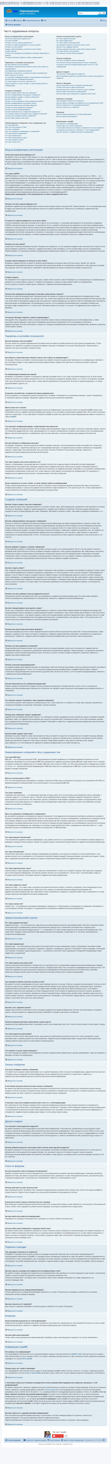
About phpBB (27, 1359)
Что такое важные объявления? (16, 133)
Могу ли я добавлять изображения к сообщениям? (22, 131)
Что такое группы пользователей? (68, 43)
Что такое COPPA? (11, 40)
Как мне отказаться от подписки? (67, 107)
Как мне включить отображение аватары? (19, 79)
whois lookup (50, 1390)
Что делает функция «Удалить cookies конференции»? (24, 57)
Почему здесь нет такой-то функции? (69, 126)
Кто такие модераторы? (64, 40)
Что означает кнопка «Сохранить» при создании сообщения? (26, 114)
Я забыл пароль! (11, 51)
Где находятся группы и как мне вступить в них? (73, 45)
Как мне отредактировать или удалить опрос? (21, 103)
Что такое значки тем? (13, 142)
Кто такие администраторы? (66, 38)
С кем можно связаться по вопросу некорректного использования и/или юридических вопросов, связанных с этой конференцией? (80, 129)
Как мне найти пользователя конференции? (71, 91)
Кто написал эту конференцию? (67, 123)
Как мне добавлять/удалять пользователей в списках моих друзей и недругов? (80, 77)
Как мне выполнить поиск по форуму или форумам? (74, 85)
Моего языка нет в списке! (14, 75)
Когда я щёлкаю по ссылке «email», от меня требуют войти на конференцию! (26, 84)
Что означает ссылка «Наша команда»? (70, 53)
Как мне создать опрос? (13, 99)
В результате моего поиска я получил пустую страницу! (75, 89)
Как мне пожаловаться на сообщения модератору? (22, 112)
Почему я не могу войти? (14, 47)
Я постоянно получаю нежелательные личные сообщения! (76, 62)
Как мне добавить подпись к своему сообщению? (22, 97)
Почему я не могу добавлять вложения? (19, 107)
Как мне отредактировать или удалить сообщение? (22, 95)
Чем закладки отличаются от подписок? (70, 101)
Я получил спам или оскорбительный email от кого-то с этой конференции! (77, 65)
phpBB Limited (76, 1354)
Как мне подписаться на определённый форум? (72, 105)
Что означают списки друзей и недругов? (70, 74)
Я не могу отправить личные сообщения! (70, 60)
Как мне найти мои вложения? (66, 116)
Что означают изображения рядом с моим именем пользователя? (27, 77)
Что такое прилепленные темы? (16, 137)
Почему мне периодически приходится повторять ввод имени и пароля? (27, 54)
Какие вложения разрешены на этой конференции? (74, 114)
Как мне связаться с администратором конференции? (75, 132)
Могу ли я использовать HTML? (16, 127)
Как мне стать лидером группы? (67, 47)
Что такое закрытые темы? (14, 140)
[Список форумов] (11, 10)
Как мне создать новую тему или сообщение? (21, 93)
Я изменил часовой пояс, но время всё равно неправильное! (26, 73)
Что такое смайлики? (12, 129)
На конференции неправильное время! (18, 71)
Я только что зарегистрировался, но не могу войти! (22, 45)
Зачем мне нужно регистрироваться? (18, 38)
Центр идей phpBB (33, 1373)
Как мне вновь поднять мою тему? (17, 118)
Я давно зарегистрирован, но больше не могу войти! (23, 49)
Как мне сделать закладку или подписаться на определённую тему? (79, 103)
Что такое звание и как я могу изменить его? (20, 81)
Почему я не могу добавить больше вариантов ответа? (24, 101)
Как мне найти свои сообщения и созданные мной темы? (76, 94)
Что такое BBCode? (11, 125)
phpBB (12, 417)
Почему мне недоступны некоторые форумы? (21, 105)
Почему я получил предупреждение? (18, 109)
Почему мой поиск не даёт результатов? (70, 87)
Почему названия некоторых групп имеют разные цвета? (76, 49)
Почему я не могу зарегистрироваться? (19, 43)
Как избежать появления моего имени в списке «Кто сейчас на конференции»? (26, 68)
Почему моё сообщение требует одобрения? (20, 116)
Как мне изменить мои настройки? (17, 64)
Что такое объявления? (13, 135)
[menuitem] (18, 20)
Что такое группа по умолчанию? (67, 51)
